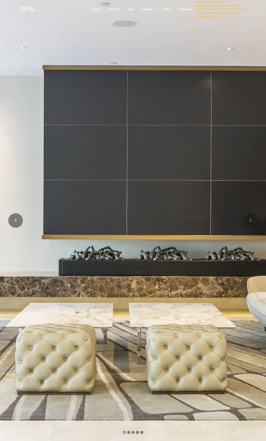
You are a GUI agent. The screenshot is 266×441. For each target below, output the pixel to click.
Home (96, 9)
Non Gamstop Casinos (211, 1)
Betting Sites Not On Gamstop (217, 5)
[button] (15, 220)
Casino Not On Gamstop (212, 16)
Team (130, 9)
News (166, 9)
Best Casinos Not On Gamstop (217, 13)
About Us (113, 9)
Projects (147, 9)
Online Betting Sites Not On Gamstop (222, 9)
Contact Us (185, 9)
